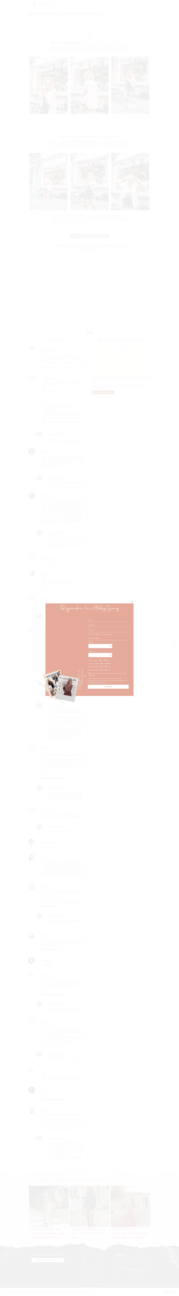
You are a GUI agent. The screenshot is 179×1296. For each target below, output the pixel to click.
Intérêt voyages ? (99, 663)
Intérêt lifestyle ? (99, 670)
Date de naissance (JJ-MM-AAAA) (100, 634)
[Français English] (108, 655)
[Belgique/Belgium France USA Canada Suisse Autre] (108, 646)
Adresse (91, 642)
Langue (90, 651)
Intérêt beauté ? (99, 667)
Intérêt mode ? (98, 660)
